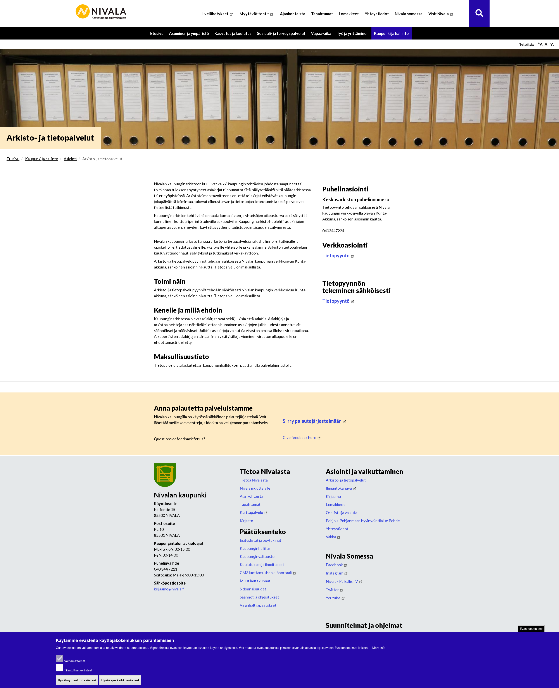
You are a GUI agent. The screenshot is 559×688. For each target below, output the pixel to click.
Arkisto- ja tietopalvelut (346, 480)
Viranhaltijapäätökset (258, 605)
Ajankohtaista (292, 13)
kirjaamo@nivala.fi (169, 589)
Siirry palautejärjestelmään (312, 421)
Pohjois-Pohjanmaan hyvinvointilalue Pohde (363, 520)
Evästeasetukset (531, 628)
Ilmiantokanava (339, 488)
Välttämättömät (74, 661)
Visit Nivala (438, 13)
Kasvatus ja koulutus (234, 35)
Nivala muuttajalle (255, 488)
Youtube (333, 597)
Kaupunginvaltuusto (257, 556)
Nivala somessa (409, 13)
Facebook (334, 564)
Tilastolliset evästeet (78, 670)
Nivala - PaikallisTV (342, 581)
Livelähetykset (215, 13)
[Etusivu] (101, 11)
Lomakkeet (349, 13)
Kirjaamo (333, 496)
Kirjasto (246, 520)
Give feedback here (299, 437)
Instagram (334, 573)
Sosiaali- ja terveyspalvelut (282, 35)
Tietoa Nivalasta (254, 480)
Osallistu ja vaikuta (341, 512)
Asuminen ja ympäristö (190, 35)
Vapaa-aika (322, 35)
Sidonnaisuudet (253, 589)
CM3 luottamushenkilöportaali (266, 572)
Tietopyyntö (336, 255)
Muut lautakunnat (255, 580)
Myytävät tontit (254, 13)
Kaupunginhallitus (255, 548)
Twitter (332, 589)
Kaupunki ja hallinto (393, 35)
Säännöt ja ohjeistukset (259, 597)
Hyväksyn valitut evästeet (77, 680)
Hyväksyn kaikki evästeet (120, 680)
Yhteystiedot (377, 13)
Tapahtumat (322, 13)
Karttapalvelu (251, 512)
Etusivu (157, 33)
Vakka (331, 536)
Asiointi (70, 158)
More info (378, 647)
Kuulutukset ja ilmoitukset (262, 564)
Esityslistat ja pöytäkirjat (260, 540)
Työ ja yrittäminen (354, 35)
